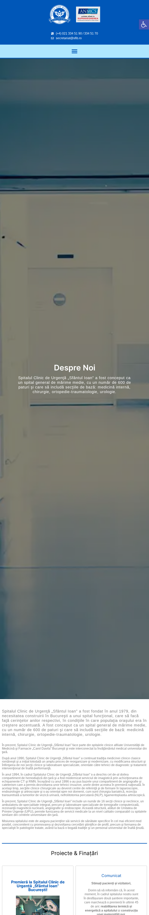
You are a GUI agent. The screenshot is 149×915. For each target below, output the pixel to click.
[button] (144, 24)
